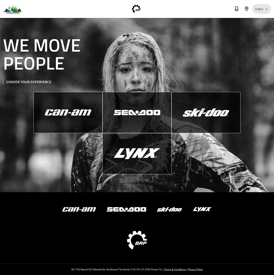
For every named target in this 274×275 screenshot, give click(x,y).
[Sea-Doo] (137, 112)
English (259, 9)
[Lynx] (137, 153)
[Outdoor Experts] (21, 9)
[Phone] (236, 9)
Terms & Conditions (175, 269)
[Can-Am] (68, 112)
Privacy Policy (195, 269)
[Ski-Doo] (205, 112)
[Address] (246, 9)
